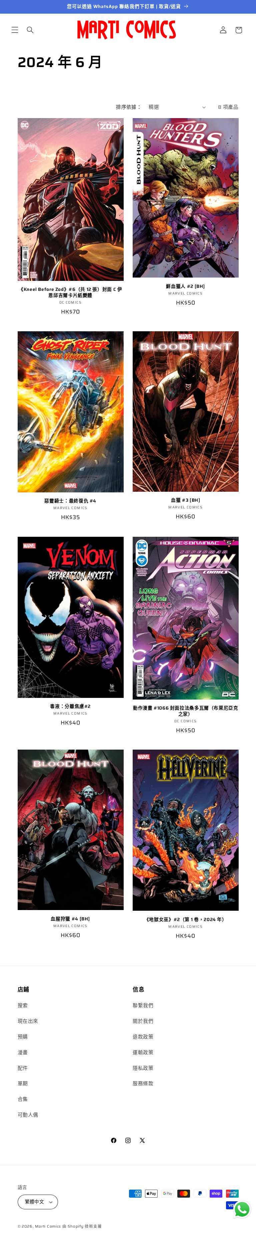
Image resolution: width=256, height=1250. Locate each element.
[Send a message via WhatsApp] (242, 1209)
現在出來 (28, 1021)
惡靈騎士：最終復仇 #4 (70, 501)
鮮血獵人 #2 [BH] (185, 287)
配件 (23, 1068)
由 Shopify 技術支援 (82, 1226)
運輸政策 (143, 1052)
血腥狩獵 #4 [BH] (70, 919)
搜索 (23, 1005)
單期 (23, 1083)
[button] (14, 30)
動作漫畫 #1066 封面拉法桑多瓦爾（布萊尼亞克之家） (185, 711)
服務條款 (143, 1083)
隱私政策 (143, 1068)
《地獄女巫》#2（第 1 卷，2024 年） (185, 920)
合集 (23, 1099)
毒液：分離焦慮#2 (70, 707)
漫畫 (23, 1052)
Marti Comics (48, 1226)
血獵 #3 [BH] (185, 500)
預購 (23, 1036)
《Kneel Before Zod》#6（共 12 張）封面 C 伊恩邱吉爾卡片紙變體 (70, 293)
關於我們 (143, 1021)
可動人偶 (28, 1115)
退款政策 (143, 1036)
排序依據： (129, 107)
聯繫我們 (143, 1005)
